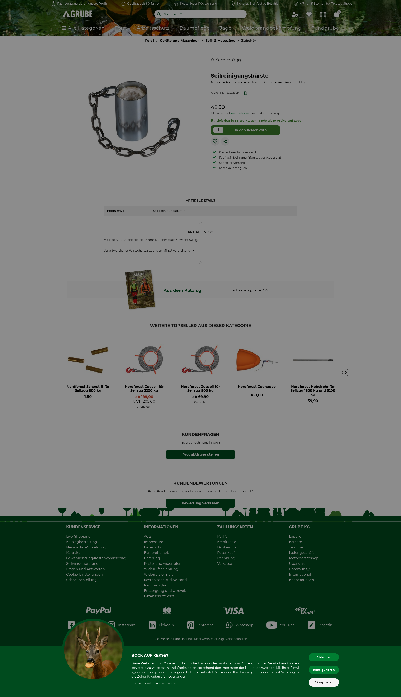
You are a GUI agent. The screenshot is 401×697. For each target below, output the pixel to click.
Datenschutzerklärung (145, 683)
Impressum (169, 683)
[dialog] (200, 348)
